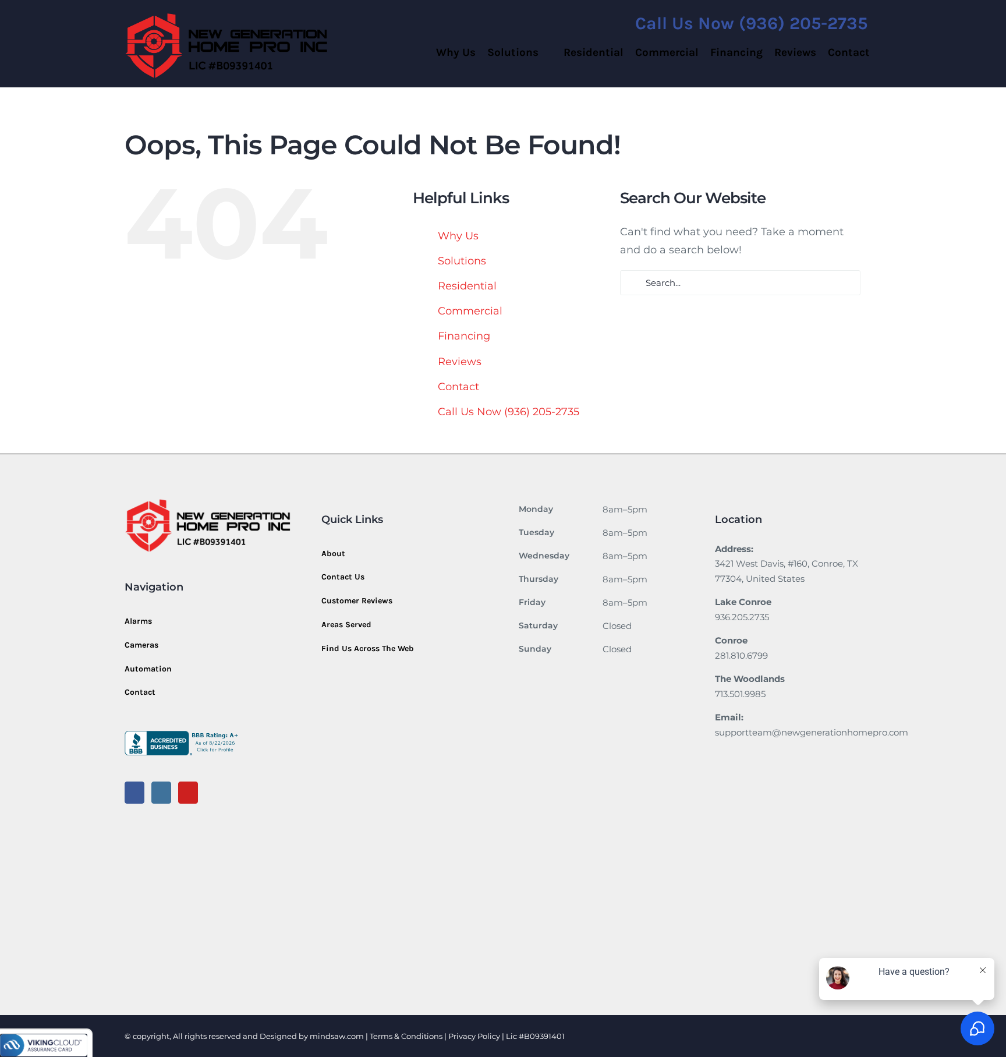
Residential (467, 286)
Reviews (459, 361)
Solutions (462, 260)
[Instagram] (161, 793)
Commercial (470, 311)
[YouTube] (188, 793)
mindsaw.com (337, 1036)
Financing (464, 336)
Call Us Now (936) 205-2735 (508, 411)
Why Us (458, 235)
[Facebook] (134, 793)
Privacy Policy (475, 1036)
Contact (458, 386)
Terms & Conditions (406, 1036)
